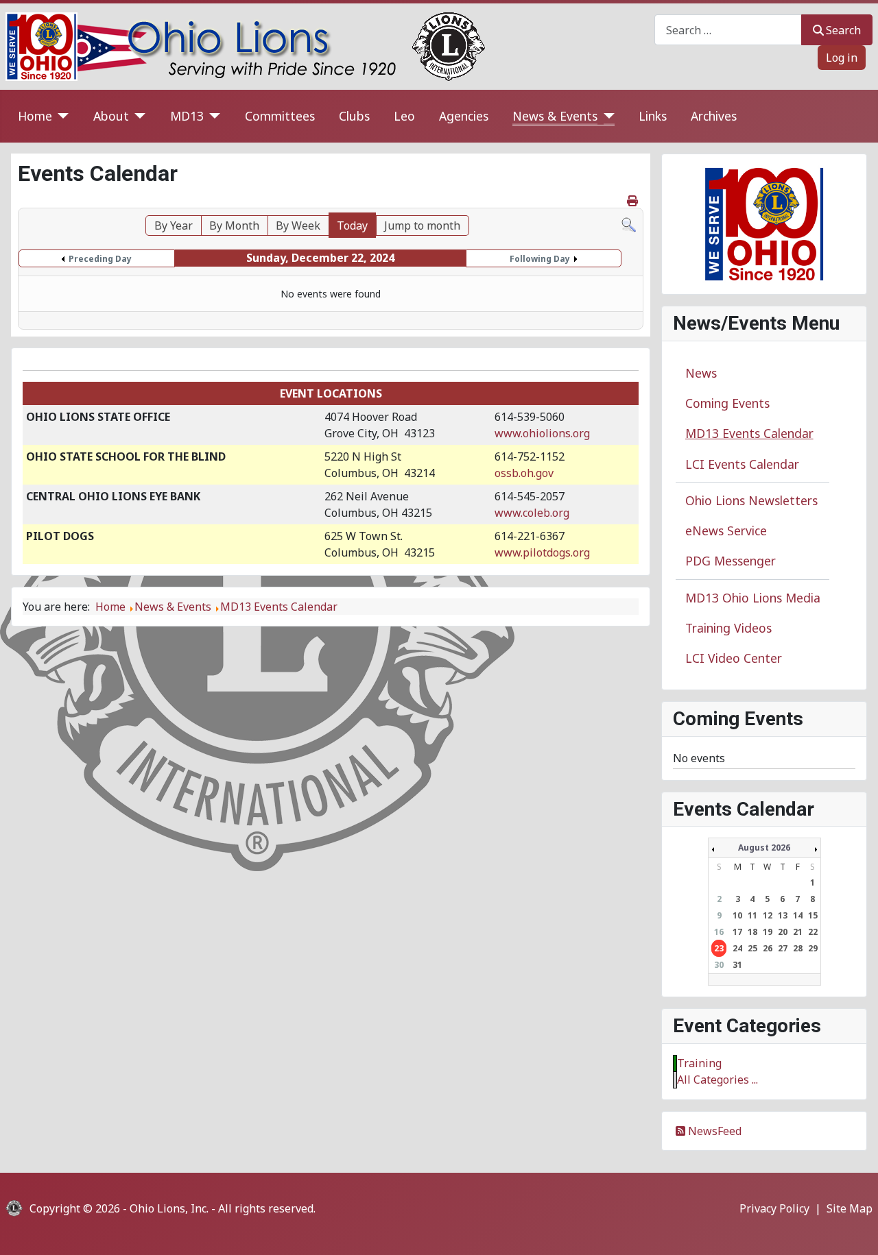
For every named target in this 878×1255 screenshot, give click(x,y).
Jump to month (422, 225)
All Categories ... (717, 1079)
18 (752, 932)
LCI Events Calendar (742, 464)
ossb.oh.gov (524, 472)
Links (653, 116)
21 (798, 932)
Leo (404, 116)
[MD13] (212, 116)
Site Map (850, 1208)
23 (719, 948)
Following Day (540, 259)
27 (782, 948)
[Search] (628, 223)
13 (782, 915)
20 (782, 932)
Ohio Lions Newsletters (751, 500)
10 (737, 915)
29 (813, 948)
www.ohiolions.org (542, 433)
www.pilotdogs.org (542, 552)
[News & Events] (606, 116)
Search (843, 30)
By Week (298, 225)
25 (752, 948)
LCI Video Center (733, 658)
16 (719, 932)
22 (813, 932)
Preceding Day (100, 259)
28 (798, 948)
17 (737, 932)
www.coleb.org (532, 512)
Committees (280, 116)
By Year (173, 225)
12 (767, 915)
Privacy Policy (774, 1208)
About (111, 116)
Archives (714, 116)
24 (737, 948)
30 (719, 965)
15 (813, 915)
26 (767, 948)
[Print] (633, 200)
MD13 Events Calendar (749, 433)
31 (737, 965)
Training (699, 1063)
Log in (841, 57)
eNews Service (726, 530)
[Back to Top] (854, 1229)
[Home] (60, 116)
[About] (137, 116)
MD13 (187, 116)
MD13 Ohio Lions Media (752, 597)
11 (752, 915)
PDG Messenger (730, 560)
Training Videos (728, 628)
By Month (234, 225)
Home (35, 116)
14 (798, 915)
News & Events (554, 116)
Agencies (463, 116)
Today (352, 225)
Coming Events (727, 403)
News (701, 373)
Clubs (354, 116)
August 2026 (764, 847)
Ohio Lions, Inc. (169, 1208)
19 (767, 932)
